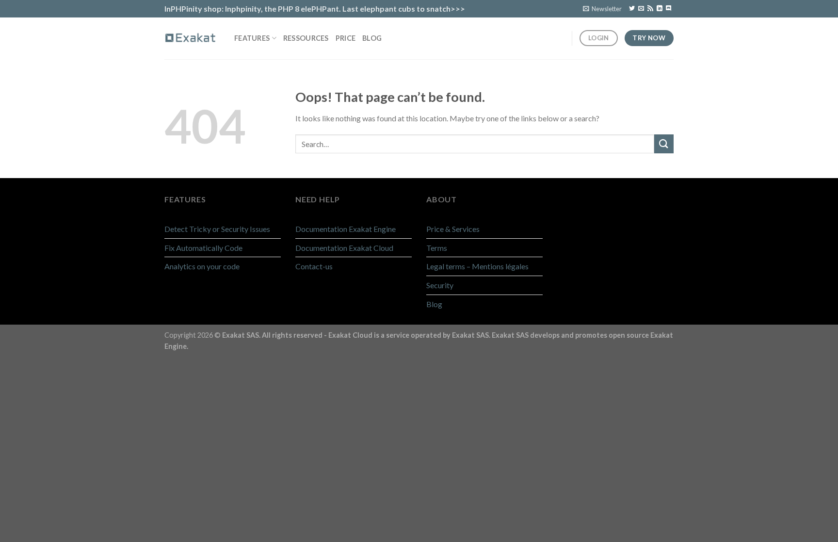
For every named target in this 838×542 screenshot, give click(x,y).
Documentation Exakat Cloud (344, 247)
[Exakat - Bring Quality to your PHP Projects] (192, 38)
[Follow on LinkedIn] (659, 8)
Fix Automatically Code (203, 247)
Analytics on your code (202, 266)
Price (345, 38)
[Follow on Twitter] (632, 8)
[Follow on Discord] (669, 8)
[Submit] (664, 143)
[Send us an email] (641, 8)
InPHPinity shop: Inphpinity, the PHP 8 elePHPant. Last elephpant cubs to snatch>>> (314, 8)
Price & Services (453, 228)
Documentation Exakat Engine (345, 228)
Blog (372, 38)
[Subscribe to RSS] (650, 8)
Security (439, 285)
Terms (436, 247)
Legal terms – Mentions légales (477, 266)
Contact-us (314, 266)
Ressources (306, 38)
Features (252, 38)
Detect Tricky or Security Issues (217, 228)
